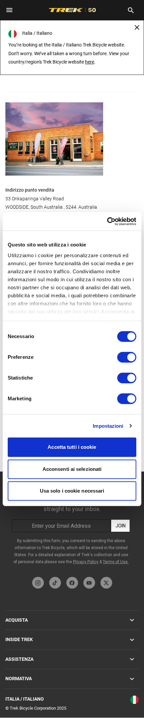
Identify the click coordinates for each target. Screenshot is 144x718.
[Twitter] (106, 583)
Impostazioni (108, 426)
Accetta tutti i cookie (72, 447)
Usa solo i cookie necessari (72, 491)
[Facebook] (72, 583)
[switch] (126, 357)
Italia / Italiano (24, 699)
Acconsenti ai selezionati (72, 469)
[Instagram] (38, 583)
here (89, 62)
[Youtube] (89, 583)
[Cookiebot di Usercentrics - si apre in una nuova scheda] (107, 221)
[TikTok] (55, 583)
